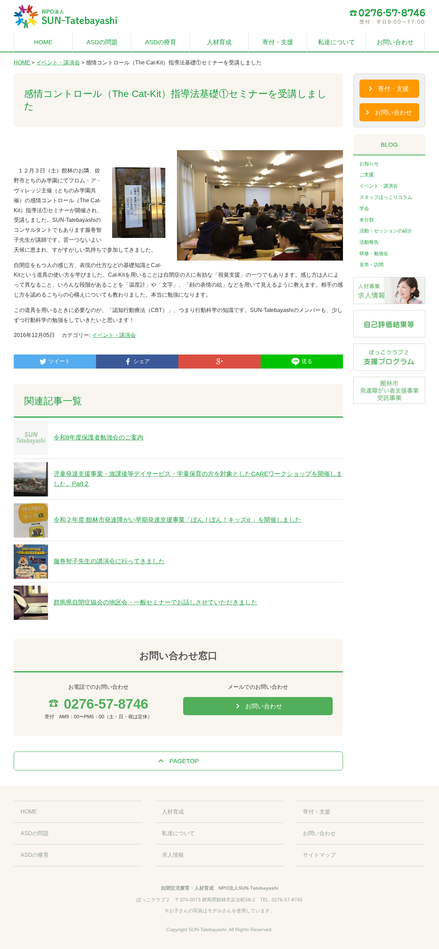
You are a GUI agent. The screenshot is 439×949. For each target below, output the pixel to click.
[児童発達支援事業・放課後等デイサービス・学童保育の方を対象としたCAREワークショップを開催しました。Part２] (31, 467)
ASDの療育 (160, 42)
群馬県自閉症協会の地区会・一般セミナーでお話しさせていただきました (155, 602)
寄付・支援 (277, 42)
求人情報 (173, 855)
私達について (336, 42)
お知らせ (369, 163)
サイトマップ (319, 855)
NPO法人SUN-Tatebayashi (248, 888)
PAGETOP (184, 761)
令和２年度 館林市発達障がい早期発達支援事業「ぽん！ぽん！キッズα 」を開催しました (177, 519)
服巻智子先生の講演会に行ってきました (109, 561)
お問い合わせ (395, 42)
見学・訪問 (371, 264)
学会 (364, 208)
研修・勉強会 (373, 253)
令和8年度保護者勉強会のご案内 (98, 437)
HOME (43, 42)
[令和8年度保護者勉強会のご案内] (31, 425)
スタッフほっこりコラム (385, 197)
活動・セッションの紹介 (385, 230)
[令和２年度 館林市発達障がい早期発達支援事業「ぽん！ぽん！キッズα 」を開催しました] (31, 508)
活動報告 (369, 242)
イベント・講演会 (58, 62)
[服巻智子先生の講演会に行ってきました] (31, 549)
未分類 (366, 220)
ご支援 (366, 174)
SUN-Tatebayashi (207, 929)
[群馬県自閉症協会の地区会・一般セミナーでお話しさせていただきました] (31, 590)
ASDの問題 (102, 42)
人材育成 (219, 42)
